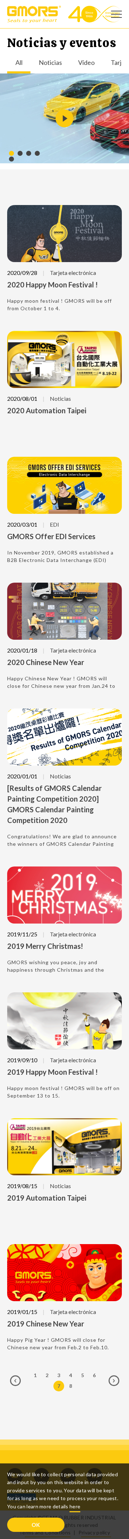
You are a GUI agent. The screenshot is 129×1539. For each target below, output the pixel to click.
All (19, 62)
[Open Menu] (116, 14)
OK (36, 1525)
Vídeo (86, 62)
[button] (11, 153)
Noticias (50, 62)
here (75, 1506)
